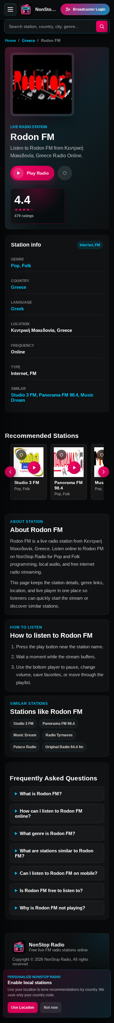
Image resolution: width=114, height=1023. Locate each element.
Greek (17, 308)
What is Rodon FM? (41, 793)
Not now (51, 1007)
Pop (15, 265)
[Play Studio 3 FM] (34, 467)
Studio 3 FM (23, 394)
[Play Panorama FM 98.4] (74, 467)
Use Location (22, 1007)
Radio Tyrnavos (59, 735)
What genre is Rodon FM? (47, 833)
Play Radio (38, 173)
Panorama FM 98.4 (58, 394)
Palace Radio (24, 747)
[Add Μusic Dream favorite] (102, 455)
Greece (28, 40)
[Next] (103, 471)
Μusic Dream (24, 735)
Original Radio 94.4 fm (64, 747)
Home (10, 40)
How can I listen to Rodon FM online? (48, 813)
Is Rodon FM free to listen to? (51, 890)
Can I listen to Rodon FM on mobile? (58, 873)
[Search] (102, 26)
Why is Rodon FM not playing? (52, 907)
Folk (26, 265)
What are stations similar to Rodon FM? (54, 853)
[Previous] (10, 471)
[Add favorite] (64, 173)
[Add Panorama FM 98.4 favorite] (61, 455)
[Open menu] (10, 9)
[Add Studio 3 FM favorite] (21, 455)
